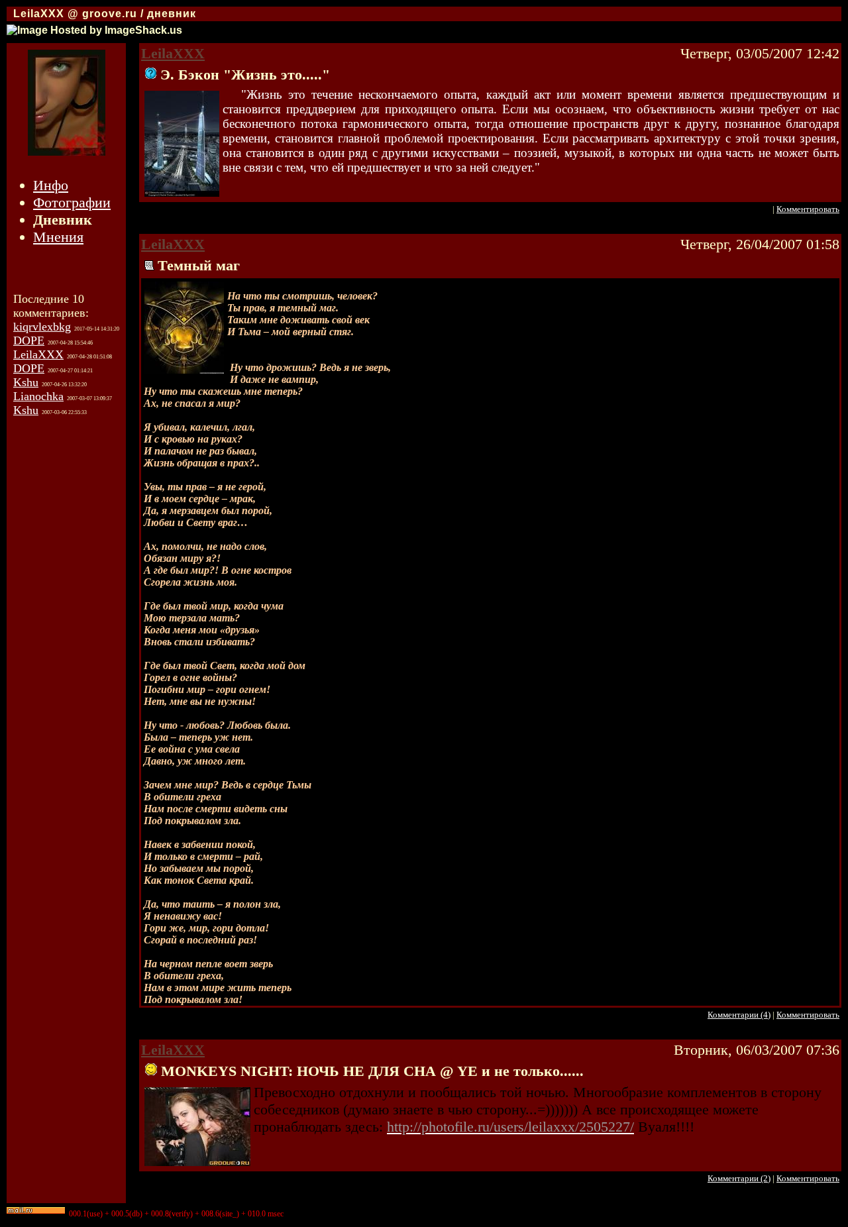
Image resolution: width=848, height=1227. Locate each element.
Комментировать (807, 209)
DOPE (28, 340)
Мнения (58, 237)
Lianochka (38, 396)
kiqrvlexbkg (42, 326)
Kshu (25, 382)
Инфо (50, 185)
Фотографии (72, 202)
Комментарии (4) (739, 1015)
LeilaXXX (38, 354)
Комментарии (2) (739, 1178)
